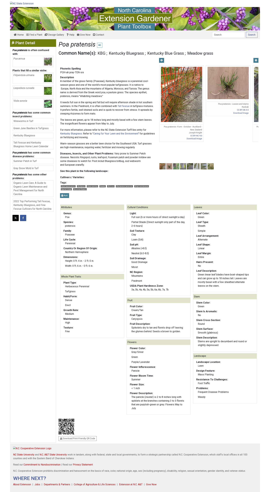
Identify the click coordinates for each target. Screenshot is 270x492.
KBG (101, 53)
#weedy (102, 186)
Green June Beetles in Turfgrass (31, 128)
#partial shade (66, 189)
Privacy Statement (83, 464)
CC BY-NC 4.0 (196, 135)
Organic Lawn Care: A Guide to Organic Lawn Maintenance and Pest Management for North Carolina (30, 188)
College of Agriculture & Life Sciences (94, 484)
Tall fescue (124, 106)
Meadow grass (200, 53)
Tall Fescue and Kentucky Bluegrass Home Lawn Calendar (30, 144)
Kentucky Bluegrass (24, 135)
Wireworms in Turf (23, 121)
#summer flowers (80, 189)
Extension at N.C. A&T (130, 484)
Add (65, 195)
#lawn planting (92, 186)
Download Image (194, 138)
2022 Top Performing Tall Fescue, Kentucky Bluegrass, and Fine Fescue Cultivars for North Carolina (32, 205)
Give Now (84, 34)
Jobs (37, 484)
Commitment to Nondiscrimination (41, 464)
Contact (99, 34)
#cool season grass (68, 186)
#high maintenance (141, 186)
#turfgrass (81, 186)
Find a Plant (35, 34)
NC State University (23, 454)
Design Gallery (56, 34)
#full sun (111, 186)
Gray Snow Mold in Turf (26, 168)
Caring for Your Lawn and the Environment (115, 133)
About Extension (22, 484)
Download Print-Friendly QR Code (78, 438)
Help (71, 34)
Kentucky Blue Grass (165, 53)
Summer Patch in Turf (25, 161)
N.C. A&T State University (53, 454)
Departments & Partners (57, 484)
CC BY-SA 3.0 (243, 110)
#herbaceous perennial (124, 186)
